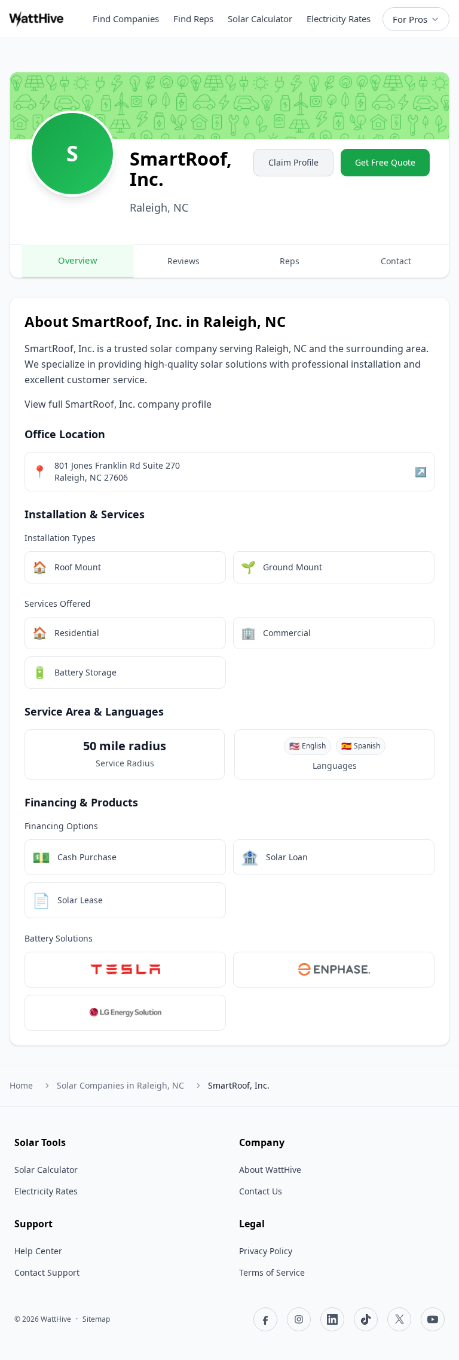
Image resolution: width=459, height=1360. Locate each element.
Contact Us (260, 1191)
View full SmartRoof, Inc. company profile (118, 404)
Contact (396, 261)
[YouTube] (433, 1319)
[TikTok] (366, 1319)
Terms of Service (272, 1272)
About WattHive (270, 1169)
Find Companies (126, 19)
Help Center (38, 1251)
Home (21, 1085)
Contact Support (46, 1272)
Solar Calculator (260, 19)
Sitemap (96, 1319)
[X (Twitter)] (399, 1319)
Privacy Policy (265, 1251)
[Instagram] (299, 1319)
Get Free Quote (385, 162)
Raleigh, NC (120, 1085)
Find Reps (193, 19)
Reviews (183, 261)
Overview (77, 260)
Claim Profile (293, 162)
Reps (289, 261)
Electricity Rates (339, 19)
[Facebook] (265, 1319)
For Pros (410, 19)
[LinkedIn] (332, 1319)
